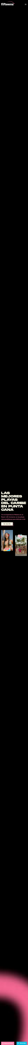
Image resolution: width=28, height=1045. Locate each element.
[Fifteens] (8, 3)
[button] (25, 4)
